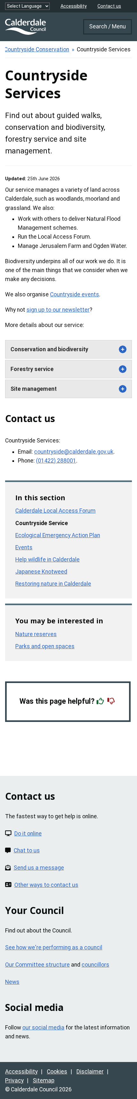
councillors (95, 965)
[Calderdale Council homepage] (25, 27)
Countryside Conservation (36, 49)
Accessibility (74, 6)
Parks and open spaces (45, 646)
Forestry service (32, 369)
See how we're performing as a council (53, 947)
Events (23, 547)
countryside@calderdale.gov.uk (73, 452)
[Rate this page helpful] (101, 701)
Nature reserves (36, 634)
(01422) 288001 (56, 460)
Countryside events (74, 294)
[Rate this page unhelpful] (111, 701)
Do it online (28, 833)
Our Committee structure (37, 965)
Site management (34, 389)
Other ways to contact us (46, 885)
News (12, 982)
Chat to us (27, 850)
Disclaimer (90, 1071)
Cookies (57, 1071)
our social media (43, 1027)
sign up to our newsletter (58, 310)
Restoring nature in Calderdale (53, 584)
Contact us (109, 6)
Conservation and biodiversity (49, 349)
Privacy (14, 1080)
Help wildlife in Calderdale (47, 559)
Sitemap (43, 1080)
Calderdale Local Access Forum (55, 511)
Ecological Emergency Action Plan (57, 535)
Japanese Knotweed (41, 571)
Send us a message (39, 868)
